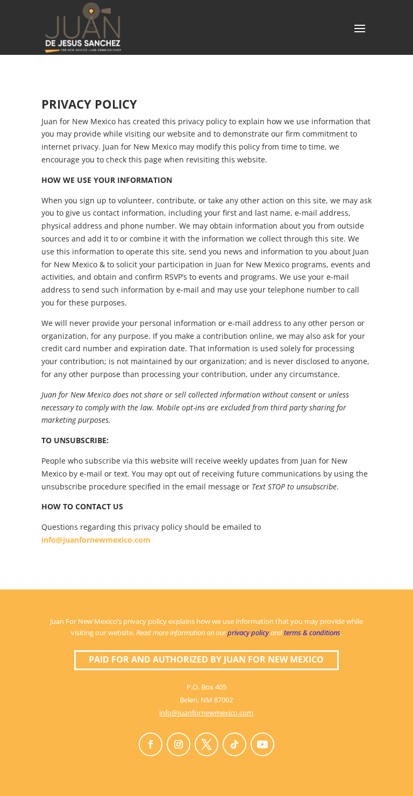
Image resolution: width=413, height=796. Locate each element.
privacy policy (248, 632)
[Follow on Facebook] (150, 744)
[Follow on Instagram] (178, 744)
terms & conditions (312, 632)
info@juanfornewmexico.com (96, 540)
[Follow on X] (206, 744)
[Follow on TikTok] (234, 744)
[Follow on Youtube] (262, 744)
